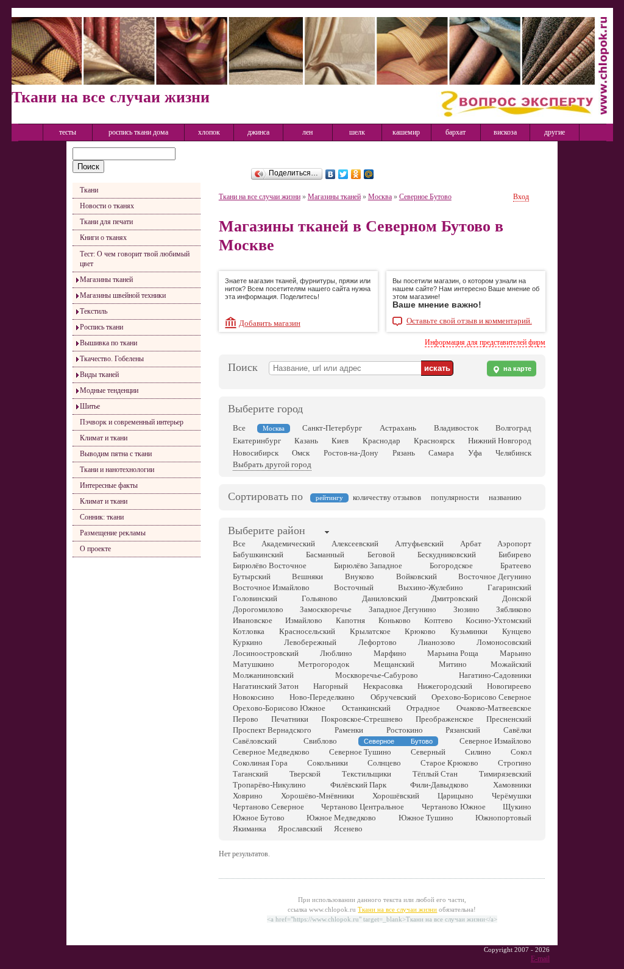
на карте (516, 368)
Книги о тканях (103, 237)
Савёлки (517, 730)
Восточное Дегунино (494, 576)
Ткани (89, 190)
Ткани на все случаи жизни (259, 196)
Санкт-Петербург (332, 427)
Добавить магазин (269, 323)
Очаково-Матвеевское (493, 708)
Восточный (354, 587)
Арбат (470, 543)
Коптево (438, 620)
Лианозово (436, 642)
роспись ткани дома (138, 132)
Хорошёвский (395, 795)
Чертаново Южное (454, 806)
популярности (455, 497)
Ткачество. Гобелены (112, 358)
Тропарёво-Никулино (269, 784)
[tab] (266, 531)
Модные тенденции (109, 390)
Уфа (475, 452)
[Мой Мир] (369, 174)
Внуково (359, 576)
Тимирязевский (505, 773)
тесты (67, 132)
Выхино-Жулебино (430, 587)
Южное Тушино (426, 817)
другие (554, 132)
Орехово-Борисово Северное (481, 697)
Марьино (515, 653)
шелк (357, 132)
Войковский (416, 576)
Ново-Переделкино (322, 697)
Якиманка (249, 828)
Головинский (255, 598)
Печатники (289, 719)
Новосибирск (255, 452)
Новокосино (253, 697)
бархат (455, 132)
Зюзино (466, 609)
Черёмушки (511, 795)
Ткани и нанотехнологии (117, 469)
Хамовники (512, 784)
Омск (301, 452)
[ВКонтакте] (330, 174)
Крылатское (370, 631)
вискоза (505, 132)
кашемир (406, 132)
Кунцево (516, 631)
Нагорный (330, 686)
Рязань (403, 452)
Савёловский (255, 740)
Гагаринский (509, 587)
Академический (288, 543)
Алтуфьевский (419, 543)
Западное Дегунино (402, 609)
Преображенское (444, 719)
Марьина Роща (452, 653)
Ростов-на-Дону (351, 452)
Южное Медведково (341, 817)
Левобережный (310, 642)
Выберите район (266, 530)
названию (505, 497)
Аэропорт (514, 543)
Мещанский (394, 664)
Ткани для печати (106, 221)
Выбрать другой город (272, 464)
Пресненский (508, 719)
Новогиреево (509, 686)
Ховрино (248, 795)
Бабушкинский (258, 554)
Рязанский (462, 730)
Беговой (381, 554)
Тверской (305, 773)
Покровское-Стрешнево (362, 719)
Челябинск (513, 452)
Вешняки (307, 576)
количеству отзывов (387, 497)
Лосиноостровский (266, 653)
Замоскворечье (326, 609)
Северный (428, 751)
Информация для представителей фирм (485, 342)
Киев (340, 440)
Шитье (90, 406)
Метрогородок (323, 664)
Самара (441, 452)
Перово (245, 719)
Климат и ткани (103, 438)
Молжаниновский (263, 675)
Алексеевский (355, 543)
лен (307, 132)
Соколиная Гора (260, 762)
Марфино (390, 653)
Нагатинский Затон (266, 686)
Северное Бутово (425, 196)
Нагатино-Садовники (495, 675)
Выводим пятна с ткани (116, 453)
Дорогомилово (258, 609)
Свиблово (320, 740)
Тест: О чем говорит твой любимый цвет (135, 259)
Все (239, 427)
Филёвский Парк (358, 784)
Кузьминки (469, 631)
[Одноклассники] (356, 174)
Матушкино (253, 664)
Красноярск (434, 440)
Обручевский (393, 697)
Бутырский (252, 576)
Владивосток (456, 427)
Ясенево (348, 828)
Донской (516, 598)
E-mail (540, 958)
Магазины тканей (106, 279)
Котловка (248, 631)
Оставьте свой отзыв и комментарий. (469, 321)
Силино (478, 751)
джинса (258, 132)
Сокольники (327, 762)
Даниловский (384, 598)
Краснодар (381, 440)
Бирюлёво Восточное (270, 565)
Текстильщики (366, 773)
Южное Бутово (259, 817)
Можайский (511, 664)
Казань (306, 440)
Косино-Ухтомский (498, 620)
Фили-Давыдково (439, 784)
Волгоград (513, 427)
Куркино (248, 642)
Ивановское (252, 620)
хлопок (209, 132)
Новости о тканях (107, 206)
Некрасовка (383, 686)
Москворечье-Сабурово (376, 675)
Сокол (521, 751)
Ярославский (300, 828)
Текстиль (93, 311)
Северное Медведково (271, 751)
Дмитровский (454, 598)
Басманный (325, 554)
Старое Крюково (449, 762)
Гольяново (320, 598)
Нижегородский (444, 686)
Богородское (451, 565)
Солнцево (384, 762)
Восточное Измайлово (271, 587)
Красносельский (307, 631)
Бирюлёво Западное (368, 565)
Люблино (336, 653)
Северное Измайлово (495, 740)
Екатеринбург (257, 440)
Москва (380, 196)
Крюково (420, 631)
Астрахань (398, 427)
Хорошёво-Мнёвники (317, 795)
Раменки (349, 730)
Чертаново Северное (268, 806)
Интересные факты (109, 485)
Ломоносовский (504, 642)
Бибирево (514, 554)
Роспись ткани (101, 327)
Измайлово (303, 620)
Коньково (394, 620)
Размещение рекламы (113, 533)
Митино (453, 664)
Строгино (514, 762)
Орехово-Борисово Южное (279, 708)
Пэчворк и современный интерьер (131, 422)
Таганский (250, 773)
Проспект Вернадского (272, 730)
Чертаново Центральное (362, 806)
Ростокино (404, 730)
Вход (521, 196)
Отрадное (423, 708)
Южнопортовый (503, 817)
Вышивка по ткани (108, 343)
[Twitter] (343, 174)
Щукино (517, 806)
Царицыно (455, 795)
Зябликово (513, 609)
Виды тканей (99, 374)
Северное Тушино (360, 751)
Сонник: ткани (102, 517)
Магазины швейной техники (123, 295)
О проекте (95, 548)
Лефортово (377, 642)
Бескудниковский (446, 554)
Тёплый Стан (435, 773)
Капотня (350, 620)
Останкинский (366, 708)
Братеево (515, 565)
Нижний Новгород (499, 440)
